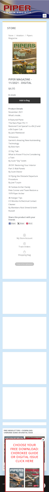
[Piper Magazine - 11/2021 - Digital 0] (24, 58)
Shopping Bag (24, 255)
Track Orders (24, 246)
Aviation (20, 35)
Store (10, 35)
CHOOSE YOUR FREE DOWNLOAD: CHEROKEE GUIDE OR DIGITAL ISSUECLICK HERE (24, 453)
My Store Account (24, 238)
